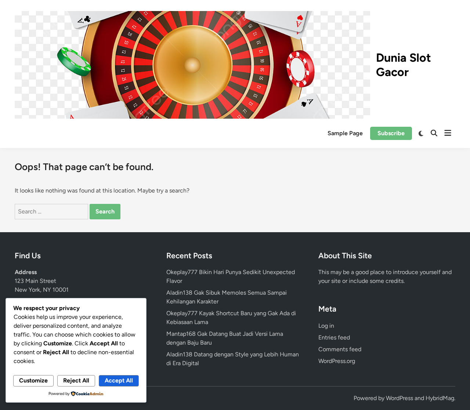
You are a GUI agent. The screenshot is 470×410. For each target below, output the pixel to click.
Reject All (76, 380)
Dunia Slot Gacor (403, 65)
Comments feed (339, 349)
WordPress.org (336, 360)
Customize (33, 380)
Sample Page (345, 133)
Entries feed (334, 337)
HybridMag (440, 398)
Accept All (119, 380)
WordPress (399, 398)
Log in (326, 325)
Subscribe (391, 133)
